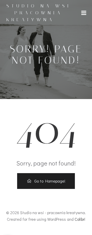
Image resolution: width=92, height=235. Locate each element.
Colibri (80, 219)
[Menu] (83, 13)
